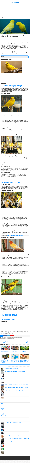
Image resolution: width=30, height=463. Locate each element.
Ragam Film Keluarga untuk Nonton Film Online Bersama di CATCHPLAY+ (5, 352)
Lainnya (4, 17)
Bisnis (2, 403)
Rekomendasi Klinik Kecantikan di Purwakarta (9, 319)
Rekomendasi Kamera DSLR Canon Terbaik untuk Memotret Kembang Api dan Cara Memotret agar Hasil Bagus (17, 439)
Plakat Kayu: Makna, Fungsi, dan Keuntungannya (11, 441)
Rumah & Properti (3, 415)
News (2, 410)
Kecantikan (2, 407)
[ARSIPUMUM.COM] (15, 2)
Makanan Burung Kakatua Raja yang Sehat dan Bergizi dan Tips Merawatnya (14, 86)
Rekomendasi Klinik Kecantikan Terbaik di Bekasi (9, 316)
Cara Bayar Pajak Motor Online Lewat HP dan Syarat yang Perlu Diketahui (14, 390)
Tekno (2, 416)
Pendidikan (2, 414)
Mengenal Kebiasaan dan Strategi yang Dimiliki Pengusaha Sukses (13, 374)
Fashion (2, 404)
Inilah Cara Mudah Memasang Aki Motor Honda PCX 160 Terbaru (13, 422)
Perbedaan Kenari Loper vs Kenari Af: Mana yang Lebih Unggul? (24, 341)
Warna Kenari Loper (11, 338)
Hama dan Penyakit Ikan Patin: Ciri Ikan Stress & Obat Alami (11, 182)
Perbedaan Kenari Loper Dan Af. (4, 338)
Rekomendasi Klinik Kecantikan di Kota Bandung (9, 314)
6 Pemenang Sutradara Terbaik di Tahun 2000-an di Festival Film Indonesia (15, 352)
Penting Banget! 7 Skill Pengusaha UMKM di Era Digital (11, 368)
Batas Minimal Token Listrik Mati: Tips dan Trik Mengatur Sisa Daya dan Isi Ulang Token (15, 360)
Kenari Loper (20, 337)
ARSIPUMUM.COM (14, 457)
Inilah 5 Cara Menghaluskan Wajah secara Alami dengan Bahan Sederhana (14, 435)
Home (1, 17)
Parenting (2, 413)
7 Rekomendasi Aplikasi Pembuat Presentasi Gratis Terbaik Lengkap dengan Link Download (16, 381)
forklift (17, 457)
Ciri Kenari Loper (4, 337)
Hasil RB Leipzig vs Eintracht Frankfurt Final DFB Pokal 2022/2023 (5, 341)
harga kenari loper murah (19, 52)
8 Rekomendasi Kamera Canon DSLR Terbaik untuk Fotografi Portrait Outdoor (14, 425)
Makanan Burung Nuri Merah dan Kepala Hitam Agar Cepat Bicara (12, 85)
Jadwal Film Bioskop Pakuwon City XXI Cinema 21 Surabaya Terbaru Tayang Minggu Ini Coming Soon (17, 445)
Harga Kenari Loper (9, 337)
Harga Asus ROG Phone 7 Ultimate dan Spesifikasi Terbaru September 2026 (14, 393)
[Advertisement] (15, 10)
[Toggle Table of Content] (27, 56)
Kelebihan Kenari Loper (15, 337)
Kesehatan (2, 408)
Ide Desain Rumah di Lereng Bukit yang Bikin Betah (15, 235)
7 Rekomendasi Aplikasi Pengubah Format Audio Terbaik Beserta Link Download (15, 371)
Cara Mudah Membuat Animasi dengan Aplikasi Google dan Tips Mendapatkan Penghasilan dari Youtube (17, 388)
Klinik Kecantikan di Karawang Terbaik (8, 318)
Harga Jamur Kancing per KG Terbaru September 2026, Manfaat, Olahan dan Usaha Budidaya (17, 451)
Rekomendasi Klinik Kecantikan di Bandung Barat (9, 315)
